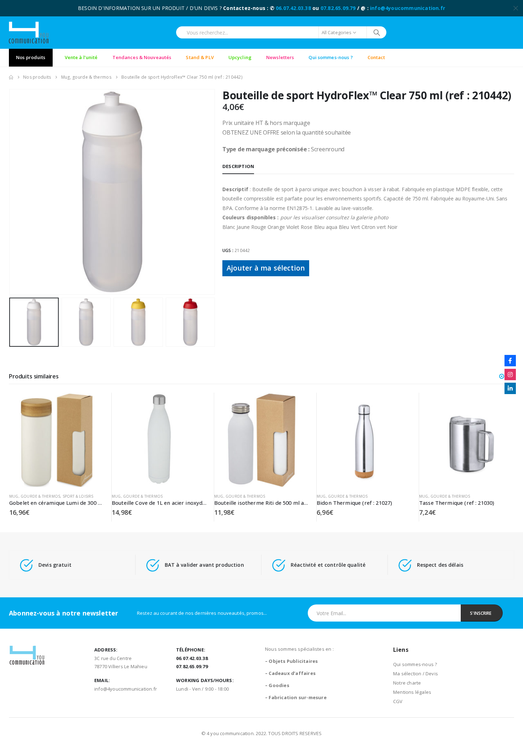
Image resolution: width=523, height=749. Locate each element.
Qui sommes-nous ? (415, 664)
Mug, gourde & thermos (34, 496)
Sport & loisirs (78, 496)
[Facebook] (510, 360)
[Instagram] (510, 374)
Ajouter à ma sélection (266, 268)
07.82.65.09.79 (338, 8)
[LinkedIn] (510, 388)
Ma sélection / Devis (415, 673)
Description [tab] (238, 166)
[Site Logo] (28, 32)
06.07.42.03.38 (293, 8)
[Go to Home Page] (11, 77)
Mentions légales (412, 692)
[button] (10, 192)
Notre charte (407, 683)
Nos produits (31, 57)
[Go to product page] (56, 440)
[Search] (376, 32)
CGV (398, 701)
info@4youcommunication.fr (407, 8)
